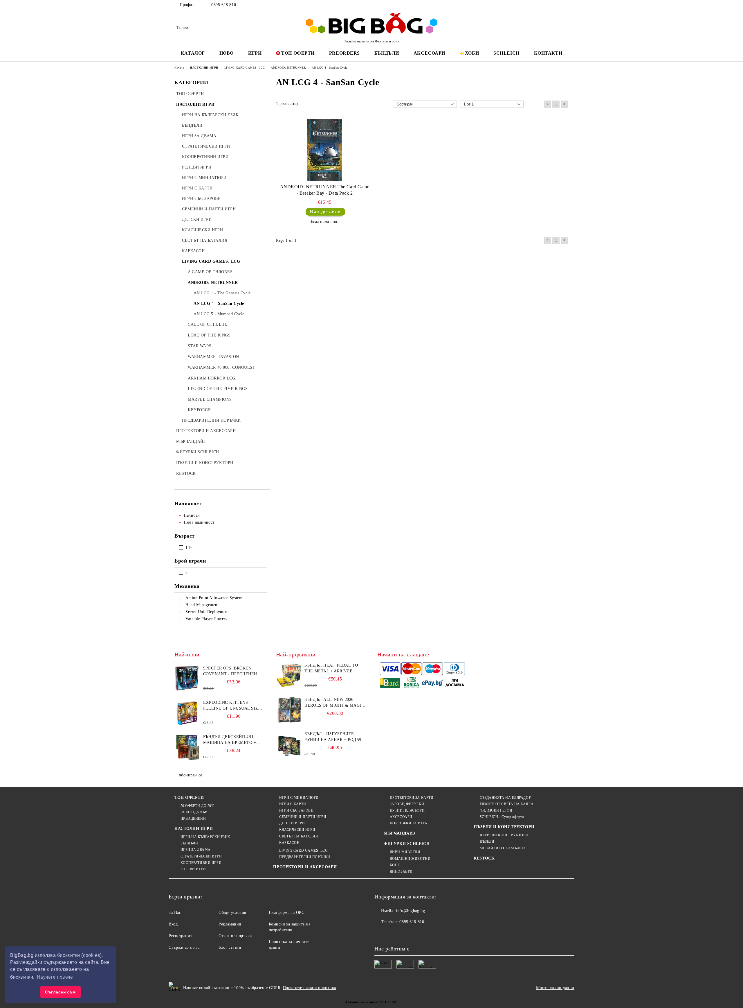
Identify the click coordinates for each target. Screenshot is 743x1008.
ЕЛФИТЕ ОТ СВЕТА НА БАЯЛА (506, 804)
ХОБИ (472, 53)
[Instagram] (556, 5)
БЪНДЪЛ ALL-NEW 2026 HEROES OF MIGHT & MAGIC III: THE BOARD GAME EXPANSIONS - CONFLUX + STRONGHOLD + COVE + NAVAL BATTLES (334, 702)
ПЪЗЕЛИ (487, 841)
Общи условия (232, 912)
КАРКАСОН (289, 843)
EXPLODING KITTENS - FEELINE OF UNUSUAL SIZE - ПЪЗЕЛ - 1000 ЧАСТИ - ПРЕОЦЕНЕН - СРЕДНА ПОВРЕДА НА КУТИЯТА (233, 705)
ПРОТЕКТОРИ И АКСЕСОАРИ (305, 867)
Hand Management (202, 605)
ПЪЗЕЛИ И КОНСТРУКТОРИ (504, 827)
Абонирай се (190, 775)
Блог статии (230, 947)
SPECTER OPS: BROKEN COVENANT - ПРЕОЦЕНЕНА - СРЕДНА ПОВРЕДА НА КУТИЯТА (233, 671)
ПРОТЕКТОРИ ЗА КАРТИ (411, 798)
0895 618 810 (223, 5)
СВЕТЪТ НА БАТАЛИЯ (298, 836)
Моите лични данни (555, 988)
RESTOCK (484, 858)
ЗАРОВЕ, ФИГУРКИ (407, 804)
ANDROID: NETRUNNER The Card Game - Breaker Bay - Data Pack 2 (324, 190)
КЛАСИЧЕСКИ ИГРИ (297, 830)
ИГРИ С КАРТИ (292, 804)
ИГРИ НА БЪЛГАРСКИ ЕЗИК (205, 837)
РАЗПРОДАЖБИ (194, 812)
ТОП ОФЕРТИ (298, 53)
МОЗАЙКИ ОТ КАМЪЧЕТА (503, 848)
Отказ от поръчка (235, 936)
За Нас (175, 912)
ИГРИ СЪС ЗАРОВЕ (296, 810)
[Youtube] (417, 933)
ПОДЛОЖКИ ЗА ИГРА (409, 823)
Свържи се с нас (184, 947)
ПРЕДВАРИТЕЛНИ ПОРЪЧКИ (304, 857)
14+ (188, 547)
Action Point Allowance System (213, 598)
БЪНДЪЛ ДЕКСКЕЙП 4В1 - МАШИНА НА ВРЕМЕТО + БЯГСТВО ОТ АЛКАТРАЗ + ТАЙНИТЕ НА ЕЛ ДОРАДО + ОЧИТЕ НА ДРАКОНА (231, 740)
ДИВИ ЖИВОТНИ (405, 852)
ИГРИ (255, 53)
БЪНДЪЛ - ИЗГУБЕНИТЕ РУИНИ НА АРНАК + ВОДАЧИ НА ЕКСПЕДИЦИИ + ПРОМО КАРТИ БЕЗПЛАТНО (334, 737)
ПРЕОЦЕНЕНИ (193, 819)
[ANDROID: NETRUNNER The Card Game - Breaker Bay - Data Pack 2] (325, 150)
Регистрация (180, 936)
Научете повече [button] (55, 977)
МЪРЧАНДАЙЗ (399, 833)
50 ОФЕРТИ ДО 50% (197, 806)
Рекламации (230, 924)
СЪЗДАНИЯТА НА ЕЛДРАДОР (505, 798)
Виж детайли (325, 211)
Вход (173, 924)
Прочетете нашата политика (309, 988)
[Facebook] (539, 5)
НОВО (226, 53)
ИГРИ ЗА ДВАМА (196, 850)
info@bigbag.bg (410, 911)
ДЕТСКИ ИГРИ (292, 823)
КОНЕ (395, 865)
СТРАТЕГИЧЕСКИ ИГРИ (201, 856)
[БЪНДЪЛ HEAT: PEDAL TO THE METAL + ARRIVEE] (289, 676)
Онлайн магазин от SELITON (371, 1002)
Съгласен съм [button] (60, 992)
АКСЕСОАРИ (429, 53)
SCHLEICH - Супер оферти (502, 817)
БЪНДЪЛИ (386, 53)
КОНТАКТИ (548, 53)
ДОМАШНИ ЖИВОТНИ (410, 859)
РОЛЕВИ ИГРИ (193, 869)
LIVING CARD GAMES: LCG (303, 850)
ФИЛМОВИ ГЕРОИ (496, 810)
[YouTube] (565, 5)
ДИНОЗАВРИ (401, 871)
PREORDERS (344, 53)
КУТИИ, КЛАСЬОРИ (407, 810)
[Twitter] (548, 5)
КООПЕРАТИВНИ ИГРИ (201, 863)
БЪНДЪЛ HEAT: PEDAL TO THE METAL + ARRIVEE (331, 668)
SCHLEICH (506, 53)
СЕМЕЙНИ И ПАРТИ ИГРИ (302, 817)
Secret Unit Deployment (207, 612)
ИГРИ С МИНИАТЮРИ (299, 798)
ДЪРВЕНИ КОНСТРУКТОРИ (504, 835)
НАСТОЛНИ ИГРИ (193, 828)
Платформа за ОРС (286, 912)
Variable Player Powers (206, 619)
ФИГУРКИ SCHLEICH (407, 844)
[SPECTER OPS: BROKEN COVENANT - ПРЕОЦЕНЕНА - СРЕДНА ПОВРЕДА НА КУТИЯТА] (187, 678)
